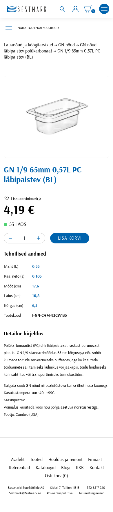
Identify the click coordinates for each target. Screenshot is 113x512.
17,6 (35, 286)
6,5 (34, 306)
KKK (80, 467)
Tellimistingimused (91, 493)
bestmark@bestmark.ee (25, 493)
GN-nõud (66, 45)
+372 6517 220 (95, 487)
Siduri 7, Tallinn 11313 (64, 487)
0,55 (36, 267)
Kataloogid (46, 467)
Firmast (95, 459)
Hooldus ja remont (65, 459)
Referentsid (19, 467)
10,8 (36, 296)
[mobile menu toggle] (104, 9)
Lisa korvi (70, 238)
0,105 (37, 276)
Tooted (36, 459)
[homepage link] (26, 9)
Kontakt (97, 467)
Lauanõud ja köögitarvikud (28, 45)
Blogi (65, 467)
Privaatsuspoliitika (60, 493)
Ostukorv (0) (56, 475)
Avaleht (18, 459)
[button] (22, 199)
